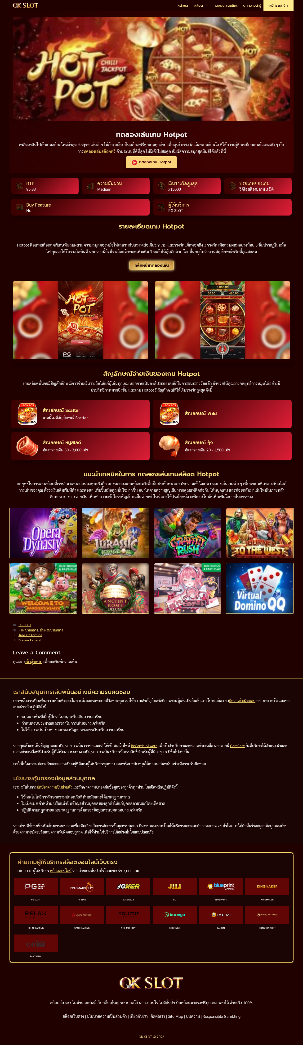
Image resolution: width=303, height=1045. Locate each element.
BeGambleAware (144, 745)
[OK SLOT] (25, 5)
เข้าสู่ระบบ (33, 661)
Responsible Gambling (222, 1016)
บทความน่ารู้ (252, 5)
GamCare (237, 745)
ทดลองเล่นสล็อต (226, 5)
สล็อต (198, 5)
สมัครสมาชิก (278, 5)
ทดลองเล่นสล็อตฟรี (100, 151)
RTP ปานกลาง (28, 630)
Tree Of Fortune (30, 635)
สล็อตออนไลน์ (60, 870)
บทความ (193, 1016)
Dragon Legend (29, 640)
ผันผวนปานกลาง (51, 630)
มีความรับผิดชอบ (242, 700)
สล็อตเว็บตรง (73, 1016)
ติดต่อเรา (158, 1016)
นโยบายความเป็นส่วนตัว (107, 1016)
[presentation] (43, 533)
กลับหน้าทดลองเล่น (151, 265)
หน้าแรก (183, 5)
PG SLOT (24, 625)
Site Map (175, 1016)
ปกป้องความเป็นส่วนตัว (54, 787)
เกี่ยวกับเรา (139, 1016)
